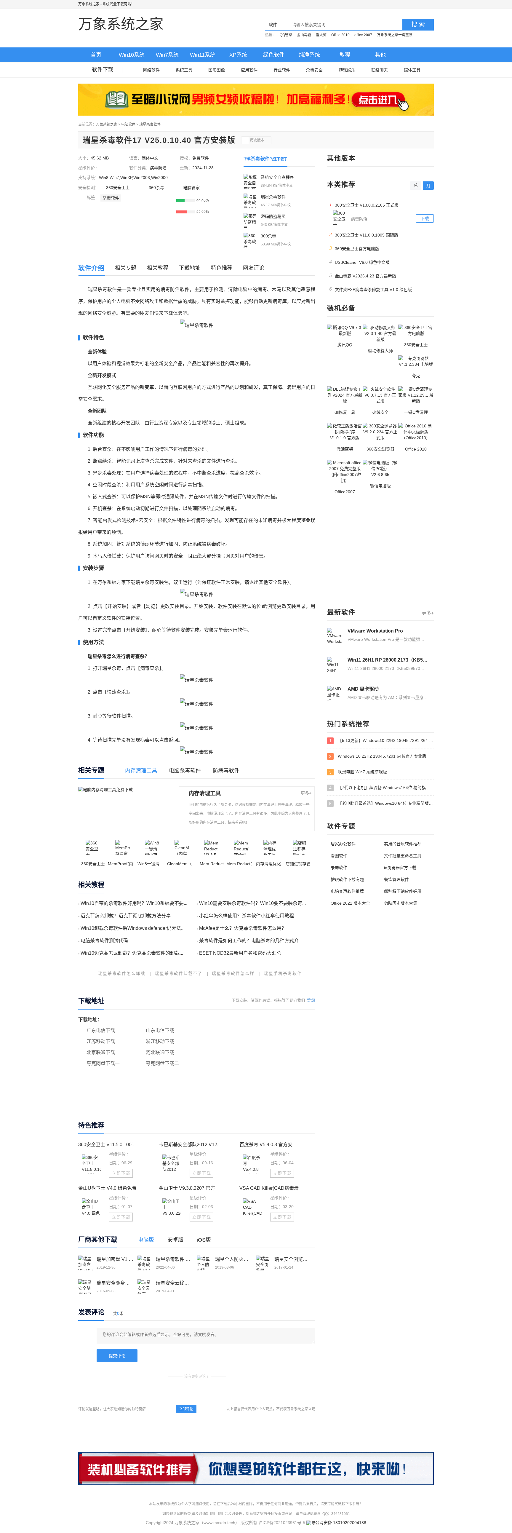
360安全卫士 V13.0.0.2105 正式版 (364, 204)
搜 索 (418, 24)
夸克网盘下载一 (103, 1063)
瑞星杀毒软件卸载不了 (178, 973)
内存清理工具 (205, 793)
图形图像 (216, 70)
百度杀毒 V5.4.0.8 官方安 (265, 1144)
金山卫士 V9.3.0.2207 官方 (187, 1188)
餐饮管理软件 (396, 879)
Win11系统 (202, 55)
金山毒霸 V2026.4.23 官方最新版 (362, 275)
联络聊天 (379, 70)
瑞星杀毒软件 (150, 124)
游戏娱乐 (347, 70)
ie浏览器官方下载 (400, 867)
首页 (96, 55)
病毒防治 (158, 167)
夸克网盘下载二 (162, 1063)
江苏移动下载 (101, 1041)
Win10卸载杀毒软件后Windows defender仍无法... (133, 928)
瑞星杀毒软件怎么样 (233, 973)
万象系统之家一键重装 (394, 35)
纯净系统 (309, 55)
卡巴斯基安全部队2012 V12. (188, 1144)
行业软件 (281, 70)
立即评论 (186, 1409)
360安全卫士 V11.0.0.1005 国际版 (364, 234)
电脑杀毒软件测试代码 (104, 940)
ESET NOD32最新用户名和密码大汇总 (240, 953)
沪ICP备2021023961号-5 (281, 1522)
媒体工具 (412, 70)
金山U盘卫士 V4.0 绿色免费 (107, 1188)
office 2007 (363, 35)
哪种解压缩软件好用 (402, 891)
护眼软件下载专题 (347, 879)
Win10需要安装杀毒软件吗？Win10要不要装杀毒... (252, 903)
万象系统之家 (89, 4)
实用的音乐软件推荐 (402, 843)
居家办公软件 (343, 843)
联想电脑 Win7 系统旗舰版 (358, 772)
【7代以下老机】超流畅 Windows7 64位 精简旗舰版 (381, 787)
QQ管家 (286, 35)
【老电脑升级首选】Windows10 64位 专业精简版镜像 (381, 803)
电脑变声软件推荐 (347, 891)
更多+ (306, 793)
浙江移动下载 (160, 1041)
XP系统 (238, 55)
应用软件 (249, 70)
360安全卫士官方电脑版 (354, 248)
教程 (345, 55)
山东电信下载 (160, 1030)
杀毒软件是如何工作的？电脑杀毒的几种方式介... (250, 940)
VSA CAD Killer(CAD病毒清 (269, 1188)
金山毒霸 (304, 35)
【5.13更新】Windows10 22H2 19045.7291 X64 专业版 (381, 740)
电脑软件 (128, 124)
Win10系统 (132, 55)
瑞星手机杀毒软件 (283, 973)
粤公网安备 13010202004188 (338, 1522)
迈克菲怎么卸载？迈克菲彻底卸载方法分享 (126, 915)
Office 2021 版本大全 (350, 903)
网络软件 (151, 70)
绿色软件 (273, 55)
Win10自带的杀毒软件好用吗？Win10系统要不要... (134, 903)
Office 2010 (340, 35)
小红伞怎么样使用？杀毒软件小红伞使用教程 (246, 915)
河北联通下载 (160, 1052)
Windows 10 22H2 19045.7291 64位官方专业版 (377, 756)
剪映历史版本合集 (400, 903)
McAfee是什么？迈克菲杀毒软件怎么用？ (242, 928)
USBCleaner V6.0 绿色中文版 (359, 262)
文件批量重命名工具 (402, 855)
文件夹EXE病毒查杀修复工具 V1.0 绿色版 (370, 289)
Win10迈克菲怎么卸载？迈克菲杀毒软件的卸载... (132, 953)
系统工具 (184, 70)
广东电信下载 (101, 1030)
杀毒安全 (314, 70)
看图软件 (339, 855)
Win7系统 (167, 55)
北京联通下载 (101, 1052)
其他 (380, 55)
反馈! (310, 1000)
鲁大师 (321, 35)
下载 (425, 218)
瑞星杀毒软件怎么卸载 (121, 973)
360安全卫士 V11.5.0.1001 (106, 1144)
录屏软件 (339, 867)
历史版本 (257, 140)
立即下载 (121, 1173)
